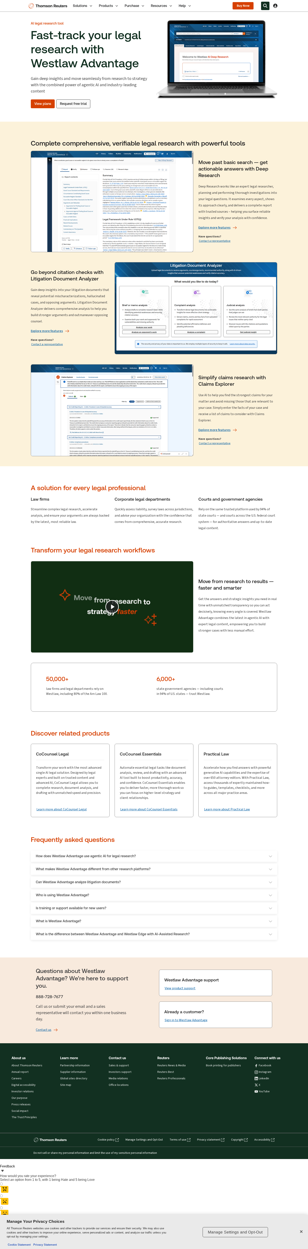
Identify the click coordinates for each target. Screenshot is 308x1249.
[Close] (301, 1231)
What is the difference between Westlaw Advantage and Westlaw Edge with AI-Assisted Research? (113, 934)
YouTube (264, 1091)
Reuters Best (165, 1072)
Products (106, 6)
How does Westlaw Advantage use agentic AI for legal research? (86, 856)
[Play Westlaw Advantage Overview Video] (112, 606)
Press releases (21, 1104)
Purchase (132, 6)
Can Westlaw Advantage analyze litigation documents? (78, 882)
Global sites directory (73, 1078)
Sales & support (119, 1065)
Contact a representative (214, 241)
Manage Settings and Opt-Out (144, 1140)
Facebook (265, 1065)
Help (182, 6)
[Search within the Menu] (265, 6)
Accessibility (262, 1140)
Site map (65, 1085)
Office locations (119, 1085)
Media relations (118, 1078)
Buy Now (243, 6)
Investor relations (23, 1091)
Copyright (237, 1140)
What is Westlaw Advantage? (58, 921)
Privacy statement (208, 1140)
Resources (159, 6)
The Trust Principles (24, 1117)
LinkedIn (264, 1078)
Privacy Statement (44, 1244)
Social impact (20, 1111)
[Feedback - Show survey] (2, 1171)
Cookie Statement (19, 1244)
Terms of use (178, 1140)
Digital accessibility (24, 1085)
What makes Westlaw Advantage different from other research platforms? (93, 869)
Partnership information (75, 1065)
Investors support (120, 1072)
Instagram (265, 1072)
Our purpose (19, 1098)
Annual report (20, 1072)
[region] (154, 1232)
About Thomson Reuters (27, 1065)
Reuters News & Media (171, 1065)
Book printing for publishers (223, 1065)
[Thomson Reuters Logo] (48, 6)
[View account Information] (275, 6)
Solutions (80, 6)
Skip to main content (18, 3)
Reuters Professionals (171, 1078)
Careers (17, 1078)
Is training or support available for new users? (71, 908)
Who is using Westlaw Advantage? (62, 895)
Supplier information (73, 1072)
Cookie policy (106, 1140)
